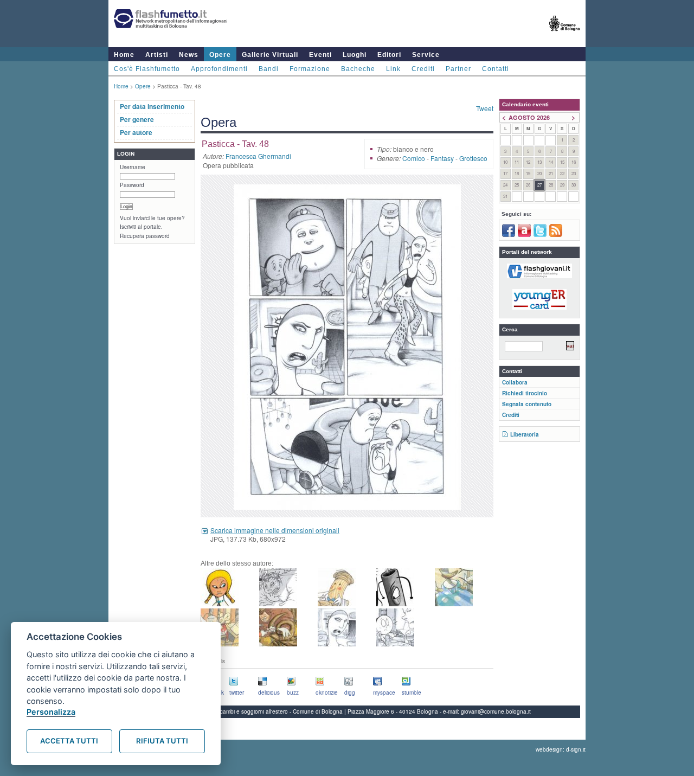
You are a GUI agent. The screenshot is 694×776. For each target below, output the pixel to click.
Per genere (137, 119)
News (188, 55)
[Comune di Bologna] (564, 35)
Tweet (484, 108)
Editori (389, 55)
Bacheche (358, 69)
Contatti (495, 69)
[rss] (555, 235)
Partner (458, 69)
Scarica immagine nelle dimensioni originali (274, 530)
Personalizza (51, 711)
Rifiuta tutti (162, 740)
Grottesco (473, 158)
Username (132, 167)
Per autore (136, 132)
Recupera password (145, 236)
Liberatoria (524, 434)
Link (393, 69)
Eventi (320, 55)
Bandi (269, 69)
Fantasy (442, 158)
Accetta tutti (69, 740)
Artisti (156, 55)
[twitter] (540, 235)
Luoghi (355, 55)
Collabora (515, 382)
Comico (413, 158)
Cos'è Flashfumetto (147, 69)
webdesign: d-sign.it (561, 749)
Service (426, 55)
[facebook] (508, 235)
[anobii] (524, 235)
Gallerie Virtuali (270, 55)
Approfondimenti (219, 69)
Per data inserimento (152, 106)
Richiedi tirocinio (524, 393)
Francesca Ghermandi (258, 156)
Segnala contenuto (526, 404)
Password (132, 185)
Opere (220, 55)
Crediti (423, 69)
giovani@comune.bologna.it (496, 711)
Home (124, 55)
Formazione (310, 69)
